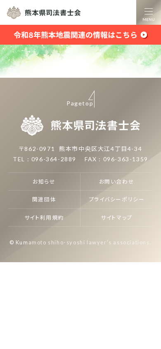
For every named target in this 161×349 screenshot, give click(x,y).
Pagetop (79, 103)
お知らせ (44, 181)
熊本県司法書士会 (43, 12)
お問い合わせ (117, 181)
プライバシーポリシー (117, 199)
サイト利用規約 (44, 217)
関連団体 (44, 199)
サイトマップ (117, 217)
